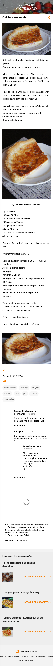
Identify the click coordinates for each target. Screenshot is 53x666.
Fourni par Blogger (28, 651)
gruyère (35, 387)
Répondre (19, 425)
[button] (49, 18)
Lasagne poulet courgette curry (20, 592)
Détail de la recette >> (37, 576)
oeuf (17, 393)
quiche (34, 393)
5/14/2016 (29, 432)
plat (25, 393)
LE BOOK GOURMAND (26, 6)
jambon (7, 393)
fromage (24, 387)
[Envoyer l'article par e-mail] (4, 382)
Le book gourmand (32, 446)
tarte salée (9, 399)
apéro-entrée (10, 387)
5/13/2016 (30, 414)
